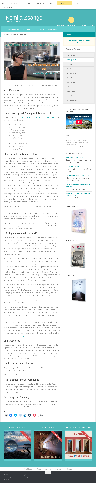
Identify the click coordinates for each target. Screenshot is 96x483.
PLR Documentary (72, 100)
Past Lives (69, 157)
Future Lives (71, 91)
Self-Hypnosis (39, 30)
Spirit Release (71, 78)
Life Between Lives (85, 185)
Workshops (7, 7)
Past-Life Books (72, 96)
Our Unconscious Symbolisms (76, 189)
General (68, 175)
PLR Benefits (71, 69)
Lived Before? (71, 55)
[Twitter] (83, 34)
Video (86, 157)
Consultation (27, 30)
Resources (47, 469)
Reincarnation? (72, 82)
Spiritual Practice (78, 157)
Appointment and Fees (12, 30)
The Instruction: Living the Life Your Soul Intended (39, 117)
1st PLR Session (72, 73)
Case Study (69, 166)
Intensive (69, 469)
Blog (76, 3)
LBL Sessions (71, 87)
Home (4, 3)
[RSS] (91, 34)
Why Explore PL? (72, 60)
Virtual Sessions (28, 469)
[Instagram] (81, 34)
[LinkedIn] (75, 34)
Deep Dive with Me (72, 198)
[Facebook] (78, 34)
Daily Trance (70, 193)
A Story (68, 185)
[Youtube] (89, 34)
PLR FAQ (69, 64)
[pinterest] (86, 34)
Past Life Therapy (73, 49)
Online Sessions (52, 30)
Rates (39, 469)
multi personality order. (27, 336)
